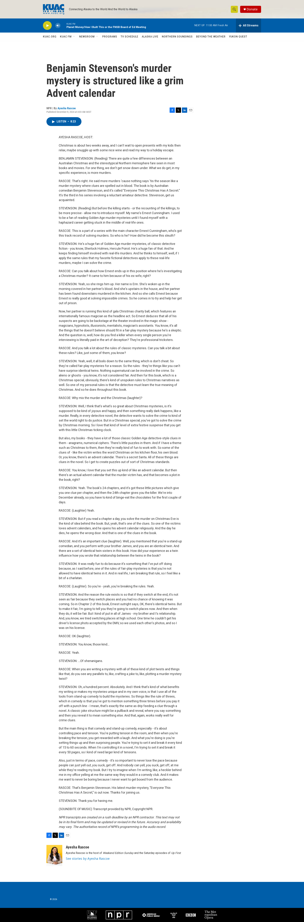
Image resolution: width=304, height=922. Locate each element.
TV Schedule (129, 36)
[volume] (58, 26)
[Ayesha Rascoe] (54, 855)
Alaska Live (150, 36)
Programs (109, 36)
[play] (47, 26)
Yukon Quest (238, 36)
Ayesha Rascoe (67, 108)
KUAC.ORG (49, 36)
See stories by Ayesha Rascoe (88, 858)
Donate (252, 9)
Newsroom (87, 36)
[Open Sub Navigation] (74, 36)
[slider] (63, 25)
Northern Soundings (177, 36)
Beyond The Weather (211, 36)
